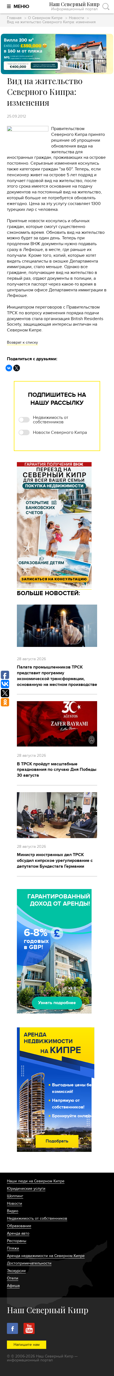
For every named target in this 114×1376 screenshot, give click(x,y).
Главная (14, 18)
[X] (16, 368)
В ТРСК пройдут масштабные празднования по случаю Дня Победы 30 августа (56, 769)
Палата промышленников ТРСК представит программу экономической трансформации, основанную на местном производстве (57, 675)
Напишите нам (27, 1344)
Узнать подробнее (57, 1003)
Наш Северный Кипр (74, 6)
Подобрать (57, 1141)
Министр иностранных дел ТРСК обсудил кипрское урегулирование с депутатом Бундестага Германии (55, 860)
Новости (76, 18)
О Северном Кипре (45, 18)
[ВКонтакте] (9, 368)
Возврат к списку (22, 342)
